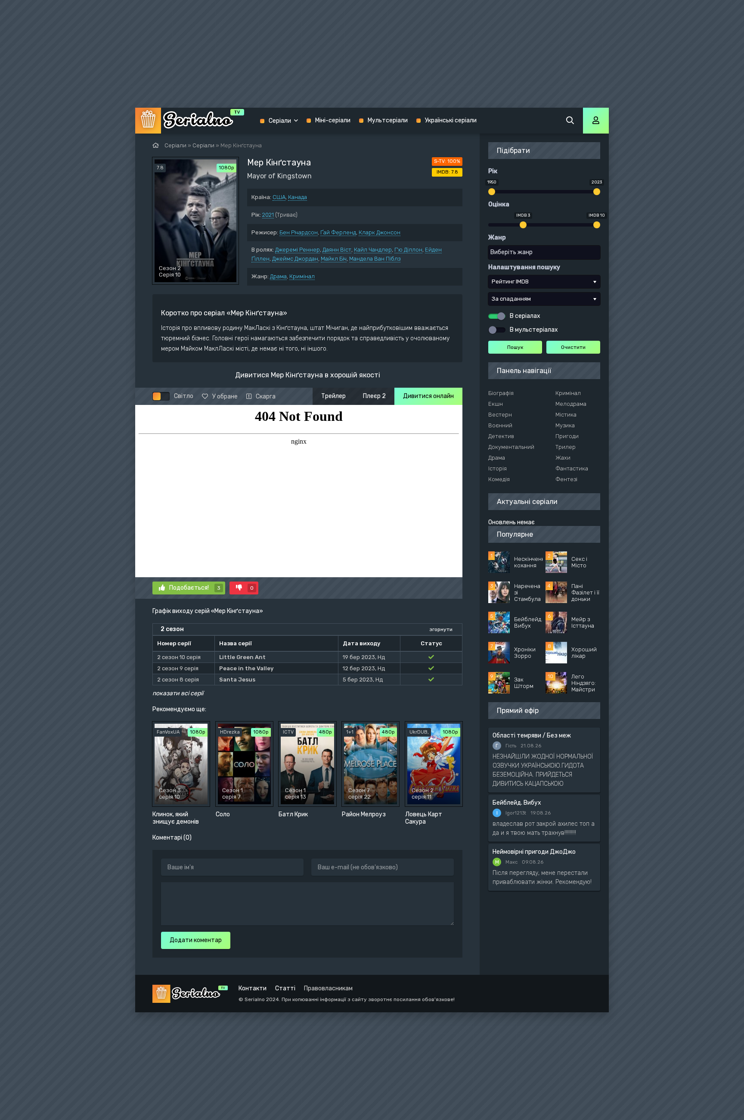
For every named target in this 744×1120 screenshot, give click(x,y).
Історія (497, 468)
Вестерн (500, 414)
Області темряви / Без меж (532, 735)
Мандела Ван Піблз (374, 258)
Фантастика (571, 468)
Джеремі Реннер (297, 249)
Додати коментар (196, 940)
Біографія (501, 393)
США (279, 197)
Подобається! (194, 587)
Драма (278, 276)
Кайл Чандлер (373, 249)
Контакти (253, 988)
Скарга (266, 396)
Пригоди (567, 436)
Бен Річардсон (298, 232)
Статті (285, 988)
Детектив (501, 436)
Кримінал (302, 276)
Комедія (499, 479)
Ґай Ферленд (338, 232)
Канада (297, 197)
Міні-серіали (332, 120)
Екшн (495, 404)
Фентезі (566, 479)
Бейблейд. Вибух (517, 802)
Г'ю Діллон (408, 249)
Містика (566, 414)
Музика (565, 425)
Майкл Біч (334, 258)
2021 (268, 215)
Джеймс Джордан (295, 258)
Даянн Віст (336, 249)
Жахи (562, 457)
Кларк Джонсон (379, 232)
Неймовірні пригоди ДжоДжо (534, 852)
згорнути (441, 629)
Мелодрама (570, 404)
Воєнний (500, 425)
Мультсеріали (388, 120)
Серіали (280, 120)
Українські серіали (451, 120)
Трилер (565, 447)
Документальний (511, 447)
